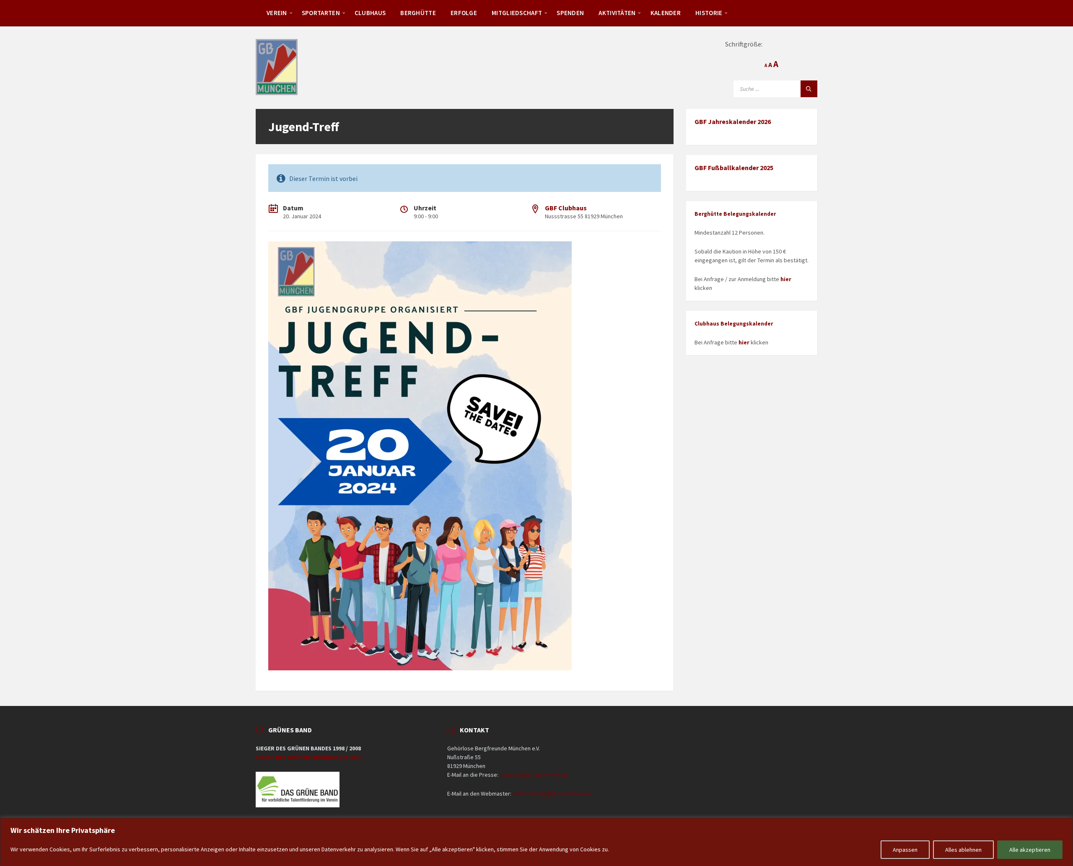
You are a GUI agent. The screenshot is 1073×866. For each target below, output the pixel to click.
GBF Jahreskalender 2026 (733, 121)
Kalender (666, 13)
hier (785, 279)
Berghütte (418, 13)
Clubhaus (370, 13)
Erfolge (464, 13)
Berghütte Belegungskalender (735, 213)
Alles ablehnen (963, 849)
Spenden (570, 13)
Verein (277, 13)
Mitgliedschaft (517, 13)
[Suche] (809, 88)
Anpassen (905, 849)
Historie (708, 13)
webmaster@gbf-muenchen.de (552, 793)
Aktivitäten (617, 13)
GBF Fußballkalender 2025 (734, 167)
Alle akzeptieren (1029, 849)
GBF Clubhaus (566, 208)
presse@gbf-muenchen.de (534, 774)
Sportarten (321, 13)
